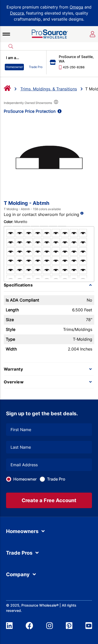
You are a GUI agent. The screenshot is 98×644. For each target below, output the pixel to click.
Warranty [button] (13, 369)
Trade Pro (56, 479)
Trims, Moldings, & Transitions (48, 88)
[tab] (49, 285)
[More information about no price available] (81, 213)
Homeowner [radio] (14, 67)
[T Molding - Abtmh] (49, 156)
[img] (55, 103)
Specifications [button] (18, 284)
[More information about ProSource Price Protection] (59, 111)
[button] (6, 34)
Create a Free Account (49, 500)
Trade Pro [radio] (35, 67)
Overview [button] (14, 381)
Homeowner (25, 479)
